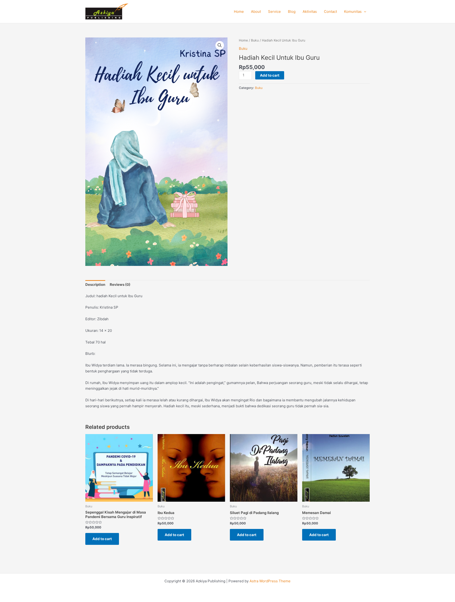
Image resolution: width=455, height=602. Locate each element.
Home (239, 11)
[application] (364, 11)
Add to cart (269, 75)
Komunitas (353, 11)
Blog (292, 11)
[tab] (95, 285)
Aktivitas (310, 11)
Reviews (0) (120, 284)
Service (274, 11)
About (256, 11)
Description (95, 284)
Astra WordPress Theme (270, 581)
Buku (255, 40)
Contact (330, 11)
